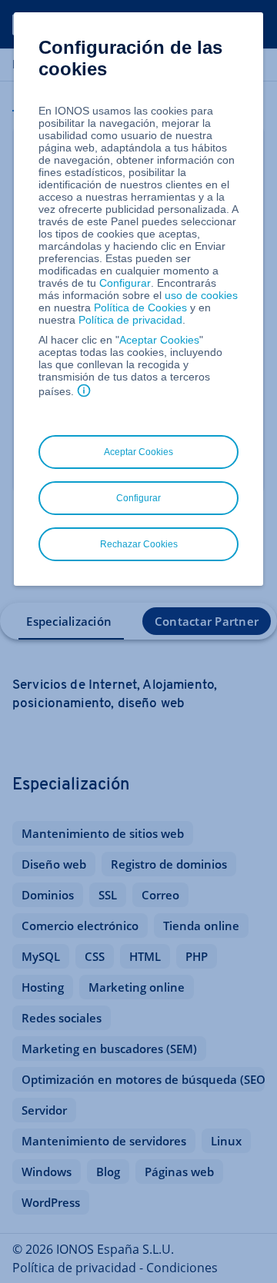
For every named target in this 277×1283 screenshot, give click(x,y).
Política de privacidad (130, 320)
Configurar (125, 283)
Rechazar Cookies (139, 544)
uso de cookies (200, 295)
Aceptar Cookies (159, 340)
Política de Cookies (140, 307)
